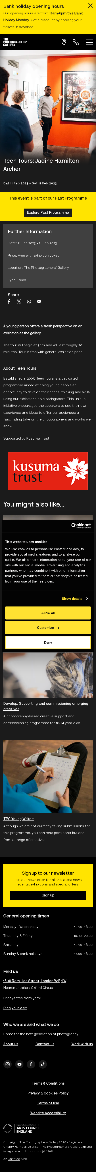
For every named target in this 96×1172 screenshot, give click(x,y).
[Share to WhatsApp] (29, 301)
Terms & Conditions (48, 1083)
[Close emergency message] (90, 5)
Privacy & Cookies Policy (48, 1093)
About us (10, 1044)
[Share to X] (19, 301)
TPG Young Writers (18, 819)
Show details (72, 598)
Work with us (82, 1044)
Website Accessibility (48, 1113)
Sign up (48, 895)
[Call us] (76, 42)
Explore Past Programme (48, 213)
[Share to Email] (39, 301)
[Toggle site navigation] (89, 42)
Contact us (44, 1044)
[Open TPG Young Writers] (48, 776)
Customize (45, 627)
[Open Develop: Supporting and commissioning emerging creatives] (48, 661)
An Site (15, 1159)
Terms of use (48, 1103)
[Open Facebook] (31, 1064)
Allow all (48, 613)
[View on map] (64, 42)
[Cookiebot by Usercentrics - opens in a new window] (71, 526)
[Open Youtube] (19, 1064)
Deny (48, 642)
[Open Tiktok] (43, 1064)
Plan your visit (15, 1008)
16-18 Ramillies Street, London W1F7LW (34, 981)
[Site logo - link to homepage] (16, 42)
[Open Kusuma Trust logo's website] (48, 471)
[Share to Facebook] (9, 301)
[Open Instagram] (7, 1064)
